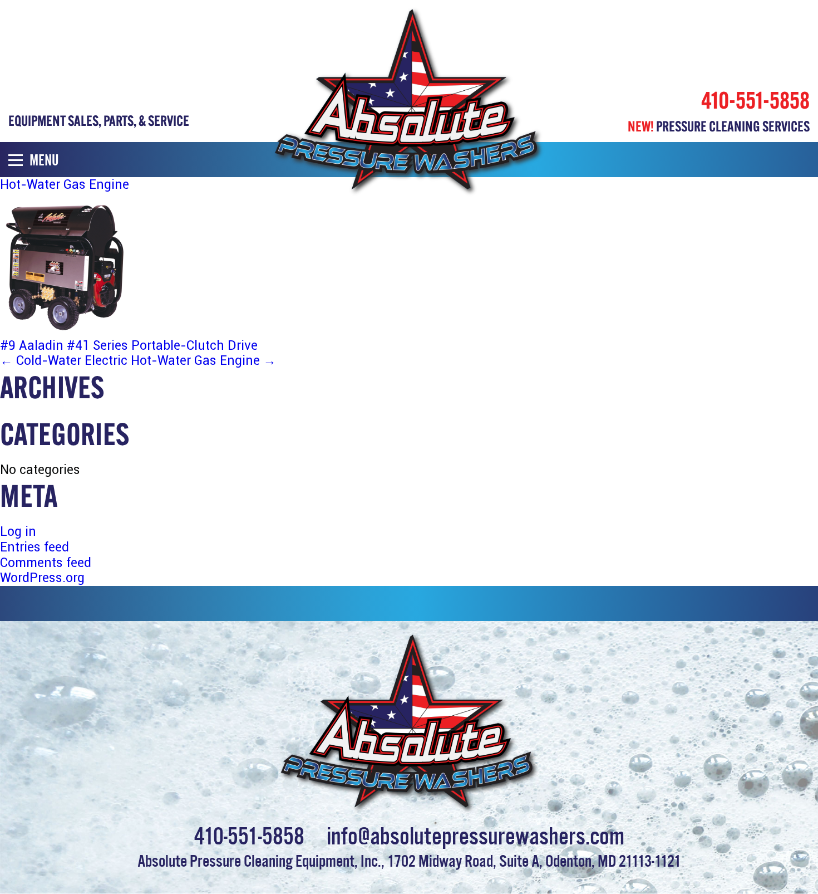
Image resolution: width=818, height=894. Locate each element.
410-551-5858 (755, 100)
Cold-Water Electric (63, 360)
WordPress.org (42, 577)
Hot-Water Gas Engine (203, 360)
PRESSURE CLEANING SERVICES (719, 126)
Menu (44, 160)
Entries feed (34, 547)
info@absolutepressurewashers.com (475, 833)
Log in (18, 531)
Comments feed (45, 562)
